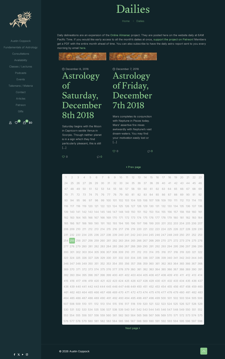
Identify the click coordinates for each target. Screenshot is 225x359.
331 (115, 257)
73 (84, 194)
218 (127, 229)
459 (194, 286)
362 (163, 263)
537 (108, 309)
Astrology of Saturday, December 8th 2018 (82, 97)
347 (72, 263)
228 (188, 229)
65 (175, 189)
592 (163, 321)
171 (121, 217)
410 (175, 275)
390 (194, 269)
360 (151, 263)
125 (121, 206)
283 (102, 246)
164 (78, 217)
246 (157, 234)
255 (72, 240)
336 (145, 257)
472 (133, 292)
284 (108, 246)
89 (181, 194)
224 (163, 229)
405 (145, 275)
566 (145, 315)
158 (182, 211)
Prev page (134, 167)
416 (72, 280)
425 (127, 280)
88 (175, 194)
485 (72, 298)
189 (90, 223)
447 (121, 286)
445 (108, 286)
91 (194, 194)
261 (109, 240)
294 (169, 246)
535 (96, 309)
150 (133, 211)
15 (151, 177)
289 (139, 246)
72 (78, 194)
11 (127, 177)
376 (108, 269)
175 (145, 217)
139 (66, 211)
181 (182, 217)
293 (163, 246)
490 (102, 298)
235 (90, 234)
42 (175, 183)
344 (194, 257)
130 (151, 206)
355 (121, 263)
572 (182, 315)
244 (145, 234)
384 (157, 269)
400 (114, 275)
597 (194, 321)
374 (96, 269)
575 (200, 315)
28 (90, 183)
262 (114, 240)
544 (151, 309)
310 (127, 252)
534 (90, 309)
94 (72, 200)
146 (108, 211)
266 (139, 240)
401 (121, 275)
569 (163, 315)
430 (157, 280)
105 (139, 200)
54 (108, 189)
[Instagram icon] (27, 354)
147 (114, 211)
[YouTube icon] (23, 354)
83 (145, 194)
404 (139, 275)
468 (108, 292)
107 (151, 200)
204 (181, 223)
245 (151, 234)
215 (109, 229)
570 (169, 315)
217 (121, 229)
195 (127, 223)
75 (96, 194)
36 (139, 183)
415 (66, 280)
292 (157, 246)
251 (188, 234)
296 (181, 246)
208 (66, 229)
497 (145, 298)
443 (96, 286)
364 (175, 263)
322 (200, 252)
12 (133, 177)
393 (72, 275)
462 (72, 292)
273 (182, 240)
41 (169, 183)
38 (151, 183)
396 (90, 275)
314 (151, 252)
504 (187, 298)
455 (169, 286)
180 (175, 217)
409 (169, 275)
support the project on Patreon (173, 39)
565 (139, 315)
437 (200, 280)
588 (139, 321)
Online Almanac (120, 35)
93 (66, 200)
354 (114, 263)
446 (114, 286)
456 (175, 286)
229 (194, 229)
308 (114, 252)
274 (187, 240)
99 (102, 200)
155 (163, 211)
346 (66, 263)
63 (163, 189)
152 (145, 211)
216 (115, 229)
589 (145, 321)
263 (121, 240)
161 (200, 211)
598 (200, 321)
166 (90, 217)
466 (96, 292)
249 (175, 234)
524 (169, 303)
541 (133, 309)
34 (127, 183)
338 (157, 257)
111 (175, 200)
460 (200, 286)
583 (108, 321)
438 (66, 286)
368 (200, 263)
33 (120, 183)
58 (133, 189)
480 (181, 292)
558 (96, 315)
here (82, 48)
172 (127, 217)
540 (127, 309)
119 (84, 206)
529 (200, 303)
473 (139, 292)
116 (66, 206)
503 (182, 298)
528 (194, 303)
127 (133, 206)
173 (133, 217)
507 (66, 303)
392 (66, 275)
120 (90, 206)
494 (127, 298)
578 (78, 321)
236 (96, 234)
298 (194, 246)
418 (84, 280)
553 (66, 315)
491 (108, 298)
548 (175, 309)
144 (96, 211)
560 (108, 315)
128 (139, 206)
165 (84, 217)
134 (175, 206)
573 (188, 315)
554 (72, 315)
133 (170, 206)
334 (133, 257)
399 (108, 275)
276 (200, 240)
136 (188, 206)
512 (96, 303)
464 (84, 292)
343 (187, 257)
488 (90, 298)
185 (66, 223)
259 (96, 240)
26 (78, 183)
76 (102, 194)
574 (194, 315)
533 (84, 309)
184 (200, 217)
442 (90, 286)
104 (133, 200)
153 (151, 211)
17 (163, 177)
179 (169, 217)
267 (145, 240)
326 (84, 257)
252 (194, 234)
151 (139, 211)
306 (102, 252)
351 (96, 263)
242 (133, 234)
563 (127, 315)
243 (139, 234)
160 (194, 211)
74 (90, 194)
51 (90, 189)
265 (133, 240)
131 (157, 206)
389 (187, 269)
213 (96, 229)
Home (126, 21)
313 (145, 252)
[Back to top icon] (203, 351)
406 (151, 275)
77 (108, 194)
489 (96, 298)
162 (66, 217)
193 (115, 223)
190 (96, 223)
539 (121, 309)
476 (157, 292)
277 (66, 246)
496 (139, 298)
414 (200, 275)
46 (200, 183)
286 (120, 246)
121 (96, 206)
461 (66, 292)
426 (133, 280)
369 (66, 269)
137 (194, 206)
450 (139, 286)
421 (102, 280)
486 (78, 298)
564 (133, 315)
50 (84, 189)
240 (120, 234)
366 (187, 263)
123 (109, 206)
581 (96, 321)
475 (151, 292)
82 (139, 194)
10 (120, 177)
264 (127, 240)
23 (200, 177)
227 (182, 229)
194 (121, 223)
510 (84, 303)
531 (72, 309)
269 (157, 240)
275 (194, 240)
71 (72, 194)
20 (181, 177)
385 (163, 269)
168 (102, 217)
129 (145, 206)
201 (163, 223)
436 (194, 280)
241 (127, 234)
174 (139, 217)
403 (133, 275)
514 (108, 303)
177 (157, 217)
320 (188, 252)
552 (200, 309)
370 (72, 269)
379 (127, 269)
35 (133, 183)
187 (78, 223)
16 (157, 177)
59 (139, 189)
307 (108, 252)
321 (194, 252)
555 (78, 315)
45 (194, 183)
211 (84, 229)
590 (151, 321)
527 (188, 303)
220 (139, 229)
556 (84, 315)
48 (72, 189)
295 (175, 246)
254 (66, 240)
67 (188, 189)
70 (66, 194)
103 (127, 200)
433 (175, 280)
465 (90, 292)
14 (145, 177)
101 (115, 200)
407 (157, 275)
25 (72, 183)
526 (182, 303)
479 (175, 292)
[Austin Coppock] (20, 18)
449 (133, 286)
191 (103, 223)
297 (187, 246)
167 (96, 217)
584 (114, 321)
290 (145, 246)
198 (145, 223)
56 (120, 189)
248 (169, 234)
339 (163, 257)
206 (194, 223)
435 (187, 280)
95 (78, 200)
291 (151, 246)
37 (145, 183)
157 (176, 211)
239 (114, 234)
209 (72, 229)
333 (127, 257)
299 (200, 246)
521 (151, 303)
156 (170, 211)
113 (188, 200)
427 (139, 280)
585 (121, 321)
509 (78, 303)
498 (151, 298)
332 (121, 257)
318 (176, 252)
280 (84, 246)
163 (72, 217)
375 (102, 269)
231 (66, 234)
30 (102, 183)
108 (157, 200)
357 (133, 263)
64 (169, 189)
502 (175, 298)
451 (145, 286)
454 (163, 286)
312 (139, 252)
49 (78, 189)
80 (127, 194)
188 (84, 223)
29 (96, 183)
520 (145, 303)
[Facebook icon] (14, 354)
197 (139, 223)
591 (157, 321)
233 (78, 234)
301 (72, 252)
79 (121, 194)
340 (169, 257)
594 (175, 321)
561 (115, 315)
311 (133, 252)
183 (194, 217)
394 (78, 275)
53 (102, 189)
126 (127, 206)
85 (157, 194)
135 (182, 206)
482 (194, 292)
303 (84, 252)
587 (133, 321)
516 (121, 303)
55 (114, 189)
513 (102, 303)
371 (78, 269)
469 (114, 292)
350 (90, 263)
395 (84, 275)
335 (139, 257)
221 (145, 229)
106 (145, 200)
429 (151, 280)
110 (170, 200)
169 (108, 217)
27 (84, 183)
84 (151, 194)
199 (151, 223)
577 (72, 321)
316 (163, 252)
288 (133, 246)
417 (78, 280)
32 (114, 183)
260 (102, 240)
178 (163, 217)
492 (114, 298)
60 (145, 189)
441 (84, 286)
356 (127, 263)
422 (108, 280)
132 (163, 206)
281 (90, 246)
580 (90, 321)
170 (114, 217)
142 (84, 211)
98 (96, 200)
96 (84, 200)
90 (188, 194)
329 (102, 257)
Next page (131, 328)
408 (163, 275)
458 (187, 286)
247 (163, 234)
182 (188, 217)
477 (163, 292)
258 (90, 240)
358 (139, 263)
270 (163, 240)
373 (90, 269)
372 (84, 269)
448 (127, 286)
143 (90, 211)
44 (188, 183)
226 (175, 229)
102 (121, 200)
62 (157, 189)
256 (78, 240)
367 (194, 263)
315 (157, 252)
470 (120, 292)
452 (151, 286)
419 (90, 280)
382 (145, 269)
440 (78, 286)
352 (102, 263)
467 (102, 292)
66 (181, 189)
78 (114, 194)
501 (170, 298)
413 (194, 275)
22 (194, 177)
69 (200, 189)
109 (163, 200)
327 (90, 257)
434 (181, 280)
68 (194, 189)
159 (188, 211)
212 (90, 229)
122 (102, 206)
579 (84, 321)
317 (170, 252)
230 (200, 229)
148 (121, 211)
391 (200, 269)
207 (200, 223)
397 (96, 275)
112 (182, 200)
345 (200, 257)
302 (78, 252)
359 (145, 263)
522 (157, 303)
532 (78, 309)
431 (163, 280)
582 (102, 321)
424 (120, 280)
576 (66, 321)
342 (181, 257)
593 (169, 321)
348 (78, 263)
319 (182, 252)
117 (72, 206)
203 (175, 223)
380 (133, 269)
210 (78, 229)
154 (157, 211)
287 (127, 246)
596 (187, 321)
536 (102, 309)
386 (169, 269)
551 (194, 309)
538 (114, 309)
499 (157, 298)
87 (169, 194)
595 (182, 321)
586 (127, 321)
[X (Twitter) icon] (18, 354)
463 (78, 292)
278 (72, 246)
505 (194, 298)
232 (72, 234)
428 (145, 280)
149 (127, 211)
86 (163, 194)
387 (175, 269)
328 (96, 257)
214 (102, 229)
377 (114, 269)
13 (139, 177)
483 (200, 292)
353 (108, 263)
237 (102, 234)
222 (151, 229)
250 (182, 234)
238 (108, 234)
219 (133, 229)
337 (151, 257)
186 (72, 223)
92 (200, 194)
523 (163, 303)
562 (121, 315)
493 (120, 298)
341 (175, 257)
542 (139, 309)
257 (84, 240)
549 (181, 309)
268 (151, 240)
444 (102, 286)
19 (175, 177)
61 (151, 189)
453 (157, 286)
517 (127, 303)
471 (127, 292)
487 (84, 298)
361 (157, 263)
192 (109, 223)
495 (133, 298)
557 (90, 315)
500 (163, 298)
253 (200, 234)
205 (188, 223)
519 (139, 303)
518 (133, 303)
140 (72, 211)
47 (66, 189)
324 (72, 257)
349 (84, 263)
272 (175, 240)
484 (66, 298)
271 (170, 240)
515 (115, 303)
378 (120, 269)
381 (139, 269)
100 (108, 200)
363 (169, 263)
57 (126, 189)
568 (157, 315)
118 (78, 206)
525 (175, 303)
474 (145, 292)
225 (169, 229)
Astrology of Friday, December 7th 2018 (132, 92)
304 (90, 252)
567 (151, 315)
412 (188, 275)
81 (133, 194)
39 (157, 183)
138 (200, 206)
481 (188, 292)
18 (169, 177)
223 (157, 229)
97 (90, 200)
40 (163, 183)
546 (163, 309)
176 (151, 217)
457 (181, 286)
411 (182, 275)
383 (151, 269)
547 (169, 309)
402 (127, 275)
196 (133, 223)
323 (66, 257)
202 (169, 223)
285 (114, 246)
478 (169, 292)
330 (108, 257)
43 (181, 183)
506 (200, 298)
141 (78, 211)
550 (188, 309)
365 (182, 263)
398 (102, 275)
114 (194, 200)
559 (102, 315)
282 (96, 246)
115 (200, 200)
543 (145, 309)
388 (181, 269)
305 (96, 252)
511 (90, 303)
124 (114, 206)
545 (157, 309)
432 (169, 280)
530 (66, 309)
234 (84, 234)
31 (108, 183)
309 (120, 252)
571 (176, 315)
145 (102, 211)
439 (72, 286)
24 (66, 183)
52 (96, 189)
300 (66, 252)
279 (78, 246)
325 (78, 257)
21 (188, 177)
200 (157, 223)
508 (72, 303)
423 (114, 280)
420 (96, 280)
